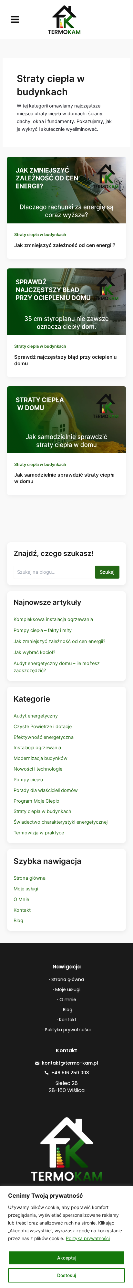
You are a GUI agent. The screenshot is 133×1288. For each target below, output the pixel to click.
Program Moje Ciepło (36, 801)
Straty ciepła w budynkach (40, 234)
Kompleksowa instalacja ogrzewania (53, 619)
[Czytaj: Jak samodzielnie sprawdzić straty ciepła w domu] (66, 419)
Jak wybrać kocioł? (34, 652)
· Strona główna (66, 979)
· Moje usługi (66, 989)
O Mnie (21, 899)
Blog (18, 920)
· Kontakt (67, 1019)
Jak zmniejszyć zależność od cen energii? (64, 245)
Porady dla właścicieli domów (46, 790)
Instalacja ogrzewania (37, 748)
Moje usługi (26, 889)
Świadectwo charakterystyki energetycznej (60, 822)
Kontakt (22, 910)
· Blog (66, 1009)
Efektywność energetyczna (44, 737)
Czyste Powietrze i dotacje (43, 726)
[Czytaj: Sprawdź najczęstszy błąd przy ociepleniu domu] (66, 301)
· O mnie (66, 999)
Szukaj (107, 572)
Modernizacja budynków (40, 758)
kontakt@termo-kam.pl (70, 1063)
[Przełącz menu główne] (14, 19)
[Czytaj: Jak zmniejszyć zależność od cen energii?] (66, 190)
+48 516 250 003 (70, 1072)
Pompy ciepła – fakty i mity (43, 630)
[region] (66, 1237)
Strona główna (30, 878)
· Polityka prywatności (67, 1029)
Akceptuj (66, 1257)
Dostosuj (66, 1275)
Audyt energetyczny (36, 716)
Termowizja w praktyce (39, 833)
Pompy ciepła (28, 780)
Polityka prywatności (88, 1238)
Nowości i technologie (38, 769)
